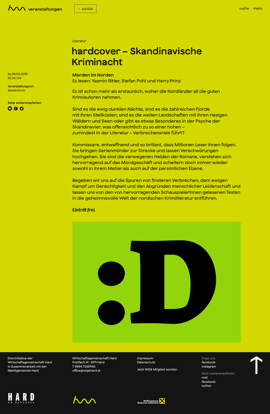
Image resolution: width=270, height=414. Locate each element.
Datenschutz (146, 362)
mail (205, 377)
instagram (209, 366)
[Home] (17, 7)
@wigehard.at (90, 370)
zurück (87, 9)
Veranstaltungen (45, 9)
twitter (206, 385)
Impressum (145, 358)
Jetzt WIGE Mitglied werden (157, 369)
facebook (208, 362)
